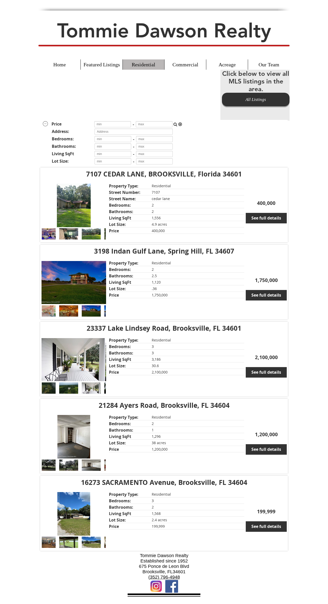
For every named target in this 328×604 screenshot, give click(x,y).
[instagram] (156, 586)
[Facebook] (171, 586)
